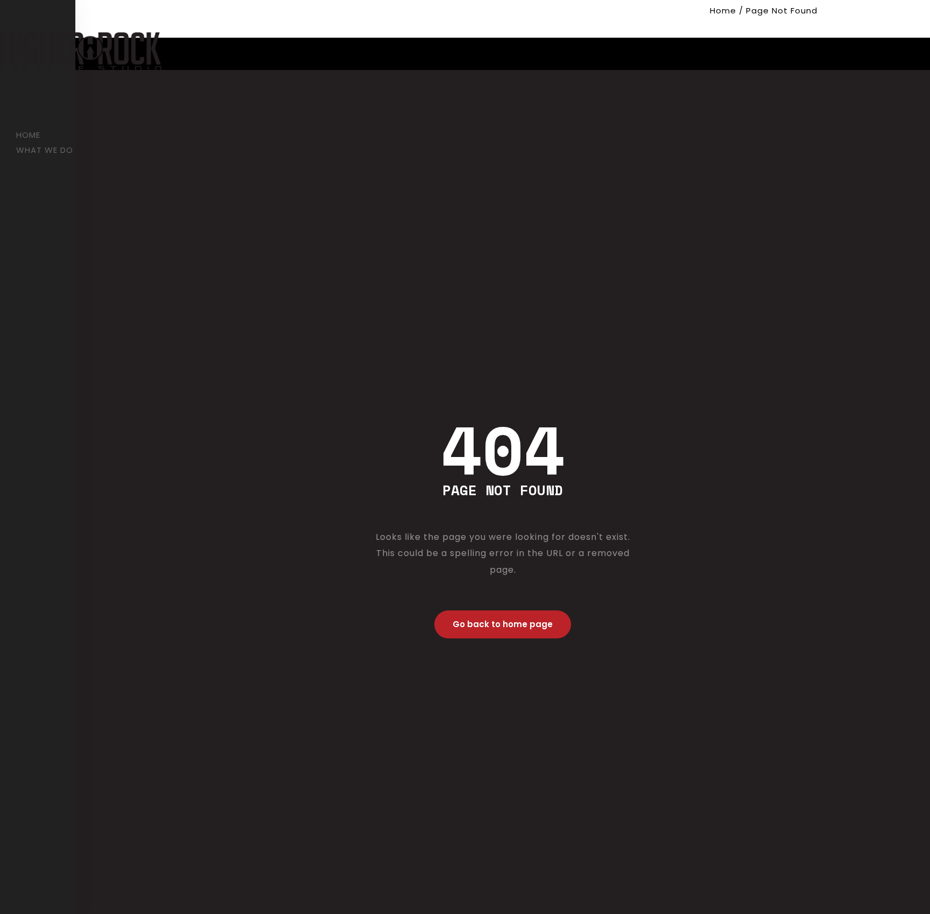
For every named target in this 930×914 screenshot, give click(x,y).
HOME (28, 134)
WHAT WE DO (44, 150)
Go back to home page (503, 624)
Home (723, 10)
